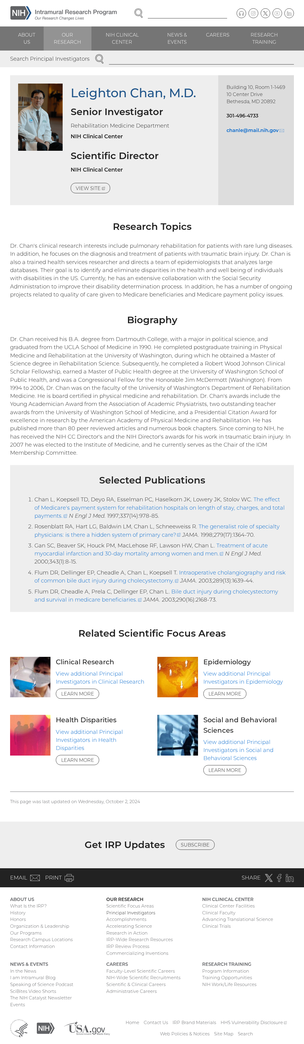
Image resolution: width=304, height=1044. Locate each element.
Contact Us (156, 1022)
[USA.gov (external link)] (87, 1028)
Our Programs (26, 933)
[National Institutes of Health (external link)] (46, 1028)
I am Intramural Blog (33, 977)
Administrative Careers (131, 991)
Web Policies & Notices (185, 1034)
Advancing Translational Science (237, 919)
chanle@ (255, 130)
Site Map (223, 1034)
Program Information (225, 971)
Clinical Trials (216, 926)
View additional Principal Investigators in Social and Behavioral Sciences (238, 750)
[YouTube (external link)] (277, 13)
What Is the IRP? (28, 906)
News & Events (177, 38)
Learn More (77, 694)
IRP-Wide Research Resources (139, 939)
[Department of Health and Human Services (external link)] (19, 1028)
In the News (23, 971)
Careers (217, 35)
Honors (18, 919)
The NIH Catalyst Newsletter (41, 998)
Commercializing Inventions (137, 953)
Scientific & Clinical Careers (136, 984)
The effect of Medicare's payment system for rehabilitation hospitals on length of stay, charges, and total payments (159, 507)
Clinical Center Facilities (228, 906)
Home (132, 1022)
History (18, 913)
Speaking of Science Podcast (41, 984)
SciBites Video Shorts (33, 991)
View (93, 189)
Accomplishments (126, 919)
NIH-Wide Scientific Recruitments (143, 977)
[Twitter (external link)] (265, 13)
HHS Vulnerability (254, 1022)
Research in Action (127, 933)
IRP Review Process (127, 946)
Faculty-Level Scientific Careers (140, 971)
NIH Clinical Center (122, 38)
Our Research (67, 38)
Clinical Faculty (218, 913)
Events (17, 1004)
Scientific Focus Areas (130, 906)
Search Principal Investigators (50, 58)
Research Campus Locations (41, 939)
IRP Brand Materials (194, 1022)
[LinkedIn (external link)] (289, 13)
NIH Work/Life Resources (229, 984)
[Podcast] (241, 13)
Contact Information (32, 946)
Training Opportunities (227, 977)
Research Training (264, 38)
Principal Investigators (130, 913)
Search (245, 1034)
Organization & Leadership (39, 926)
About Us (26, 38)
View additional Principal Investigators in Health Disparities (89, 740)
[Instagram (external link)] (253, 13)
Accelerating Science (129, 926)
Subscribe (195, 845)
